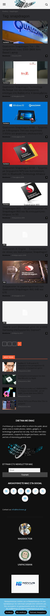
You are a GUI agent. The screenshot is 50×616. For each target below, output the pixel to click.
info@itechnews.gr (19, 509)
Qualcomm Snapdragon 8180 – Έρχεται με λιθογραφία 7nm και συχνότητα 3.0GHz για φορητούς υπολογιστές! (24, 130)
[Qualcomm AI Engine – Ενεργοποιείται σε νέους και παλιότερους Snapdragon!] (25, 234)
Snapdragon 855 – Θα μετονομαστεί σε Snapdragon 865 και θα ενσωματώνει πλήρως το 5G (24, 211)
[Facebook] (13, 491)
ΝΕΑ (4, 245)
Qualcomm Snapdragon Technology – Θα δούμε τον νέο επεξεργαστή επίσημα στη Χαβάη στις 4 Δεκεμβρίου (24, 89)
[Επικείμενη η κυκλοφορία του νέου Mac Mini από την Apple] (9, 379)
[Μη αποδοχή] (47, 607)
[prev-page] (4, 344)
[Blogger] (6, 491)
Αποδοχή (9, 612)
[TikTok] (35, 491)
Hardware (6, 42)
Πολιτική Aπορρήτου (38, 612)
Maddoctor (6, 56)
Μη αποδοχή (21, 612)
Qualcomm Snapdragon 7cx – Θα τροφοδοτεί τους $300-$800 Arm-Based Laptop (21, 49)
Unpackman (25, 564)
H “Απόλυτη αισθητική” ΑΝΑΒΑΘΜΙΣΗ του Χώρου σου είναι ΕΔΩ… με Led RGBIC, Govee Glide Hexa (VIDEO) (32, 391)
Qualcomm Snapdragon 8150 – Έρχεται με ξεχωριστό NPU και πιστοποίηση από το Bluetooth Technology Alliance (24, 170)
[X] (43, 491)
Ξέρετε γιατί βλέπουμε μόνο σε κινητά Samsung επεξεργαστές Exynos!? (24, 328)
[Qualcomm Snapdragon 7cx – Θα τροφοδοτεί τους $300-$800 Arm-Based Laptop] (25, 32)
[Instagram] (21, 491)
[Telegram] (28, 491)
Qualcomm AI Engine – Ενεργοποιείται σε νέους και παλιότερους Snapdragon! (24, 250)
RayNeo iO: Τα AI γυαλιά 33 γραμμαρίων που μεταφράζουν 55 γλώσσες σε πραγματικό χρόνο (31, 365)
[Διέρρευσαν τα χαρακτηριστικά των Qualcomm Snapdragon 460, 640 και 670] (25, 272)
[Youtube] (25, 498)
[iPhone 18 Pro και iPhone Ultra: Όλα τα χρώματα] (9, 405)
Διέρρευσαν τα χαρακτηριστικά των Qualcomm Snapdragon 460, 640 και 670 (23, 289)
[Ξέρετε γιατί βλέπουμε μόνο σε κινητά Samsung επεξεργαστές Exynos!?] (25, 312)
